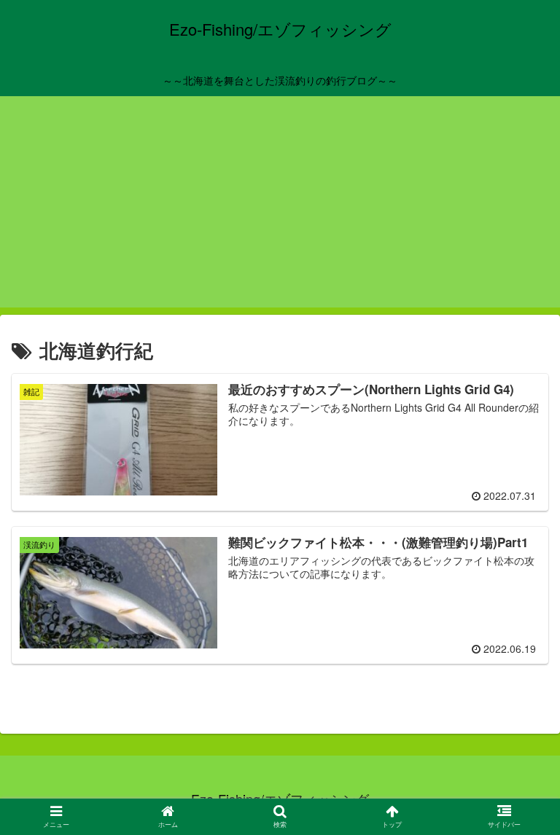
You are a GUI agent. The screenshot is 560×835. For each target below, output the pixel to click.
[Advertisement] (280, 205)
